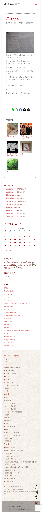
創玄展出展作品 (9, 291)
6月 (12, 268)
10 (5, 239)
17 (5, 242)
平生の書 (6, 297)
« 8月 (5, 250)
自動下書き (7, 324)
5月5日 (9, 265)
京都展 (7, 415)
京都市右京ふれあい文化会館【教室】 (17, 467)
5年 (36, 262)
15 (29, 239)
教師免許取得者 (9, 306)
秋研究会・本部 (10, 201)
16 (34, 239)
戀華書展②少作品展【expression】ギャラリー (18, 303)
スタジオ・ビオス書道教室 (13, 412)
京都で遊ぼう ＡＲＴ (12, 473)
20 (20, 242)
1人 (29, 262)
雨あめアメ (9, 207)
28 (24, 245)
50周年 (20, 268)
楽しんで (8, 379)
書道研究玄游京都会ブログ (13, 459)
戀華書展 (8, 420)
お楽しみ (8, 400)
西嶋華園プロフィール (11, 337)
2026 (13, 265)
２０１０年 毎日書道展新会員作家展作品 (17, 330)
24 (5, 245)
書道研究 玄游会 (10, 447)
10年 (15, 262)
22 (29, 242)
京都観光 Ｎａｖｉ (11, 470)
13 (20, 239)
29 (29, 245)
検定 (6, 429)
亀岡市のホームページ (12, 476)
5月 (7, 262)
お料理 (6, 288)
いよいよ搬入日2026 (11, 385)
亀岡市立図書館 (10, 481)
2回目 (10, 262)
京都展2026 (9, 382)
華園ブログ (8, 438)
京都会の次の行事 (10, 373)
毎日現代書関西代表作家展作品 (13, 315)
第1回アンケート (10, 370)
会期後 (7, 376)
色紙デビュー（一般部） (12, 435)
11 (10, 239)
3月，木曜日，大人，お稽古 (23, 265)
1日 (16, 267)
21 (24, 242)
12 (15, 239)
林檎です (8, 391)
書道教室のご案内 (9, 340)
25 (10, 245)
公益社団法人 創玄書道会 (13, 456)
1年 (26, 262)
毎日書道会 (8, 453)
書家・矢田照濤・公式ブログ (14, 450)
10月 (35, 264)
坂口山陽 (19, 204)
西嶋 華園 (14, 23)
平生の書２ (7, 300)
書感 (6, 423)
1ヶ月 (19, 262)
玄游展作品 (7, 318)
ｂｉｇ (6, 333)
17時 (5, 265)
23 (34, 242)
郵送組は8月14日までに (12, 368)
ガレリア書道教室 (10, 409)
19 (15, 242)
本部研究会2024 (10, 195)
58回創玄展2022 (10, 213)
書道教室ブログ (10, 426)
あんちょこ (8, 388)
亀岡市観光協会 (10, 479)
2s (4, 262)
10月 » (10, 250)
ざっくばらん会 (10, 403)
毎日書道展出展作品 (10, 312)
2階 (13, 262)
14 (24, 239)
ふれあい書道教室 (10, 406)
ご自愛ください (10, 189)
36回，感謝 (7, 268)
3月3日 (23, 262)
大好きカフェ (8, 294)
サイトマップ (8, 343)
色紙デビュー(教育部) (12, 432)
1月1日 (32, 262)
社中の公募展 (8, 321)
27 (20, 245)
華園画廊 (6, 327)
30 (34, 245)
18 (10, 242)
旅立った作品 (8, 309)
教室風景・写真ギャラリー (12, 346)
